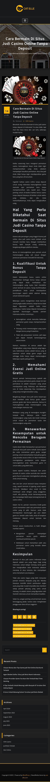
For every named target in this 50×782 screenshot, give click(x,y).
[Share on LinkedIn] (25, 617)
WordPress (26, 775)
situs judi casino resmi (22, 629)
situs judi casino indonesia (24, 625)
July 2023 (6, 721)
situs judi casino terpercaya (24, 636)
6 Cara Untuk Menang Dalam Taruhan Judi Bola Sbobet (23, 692)
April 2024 (6, 709)
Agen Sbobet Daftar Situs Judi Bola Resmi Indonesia (21, 674)
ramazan (17, 121)
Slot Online (7, 750)
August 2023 (7, 717)
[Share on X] (20, 617)
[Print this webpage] (34, 617)
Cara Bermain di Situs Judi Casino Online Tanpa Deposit (28, 53)
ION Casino (29, 121)
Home (5, 53)
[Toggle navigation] (25, 20)
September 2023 (9, 713)
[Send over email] (29, 617)
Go (44, 650)
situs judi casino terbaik (23, 632)
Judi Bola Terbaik (9, 746)
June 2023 (6, 725)
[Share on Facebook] (15, 617)
